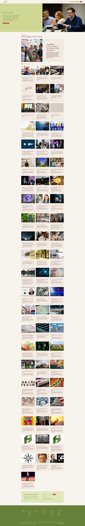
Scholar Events (51, 514)
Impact (57, 1)
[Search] (68, 1)
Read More (47, 58)
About (54, 1)
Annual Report (30, 515)
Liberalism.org (72, 1)
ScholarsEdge (77, 1)
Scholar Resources (63, 1)
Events (59, 1)
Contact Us (59, 515)
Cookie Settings (34, 523)
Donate (81, 1)
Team (29, 513)
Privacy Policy (31, 523)
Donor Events (44, 513)
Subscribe (54, 494)
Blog (66, 1)
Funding (51, 513)
